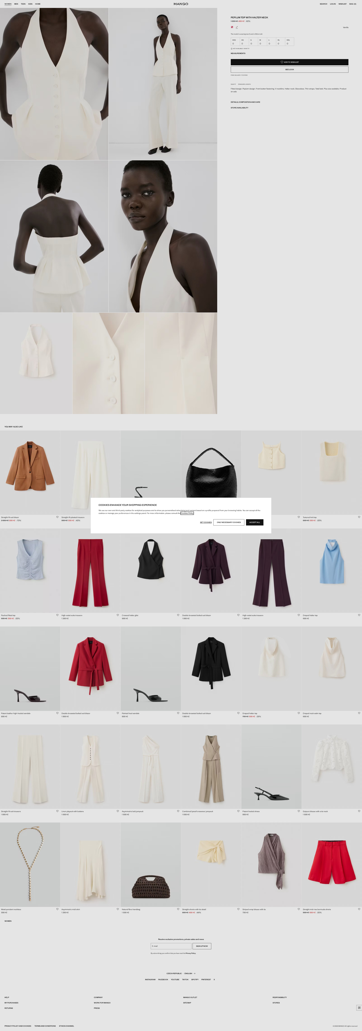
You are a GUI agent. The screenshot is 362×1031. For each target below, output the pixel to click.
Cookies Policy (187, 513)
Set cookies (206, 522)
